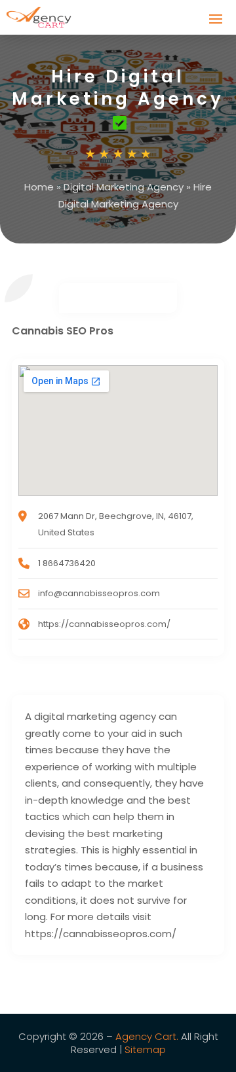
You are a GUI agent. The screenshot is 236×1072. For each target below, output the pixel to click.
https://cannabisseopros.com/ (104, 624)
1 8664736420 (67, 563)
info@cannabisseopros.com (99, 593)
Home (39, 187)
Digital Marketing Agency (124, 187)
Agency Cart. (146, 1036)
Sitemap (145, 1049)
